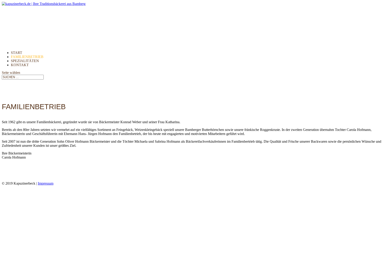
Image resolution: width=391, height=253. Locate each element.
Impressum (45, 183)
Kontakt (20, 65)
